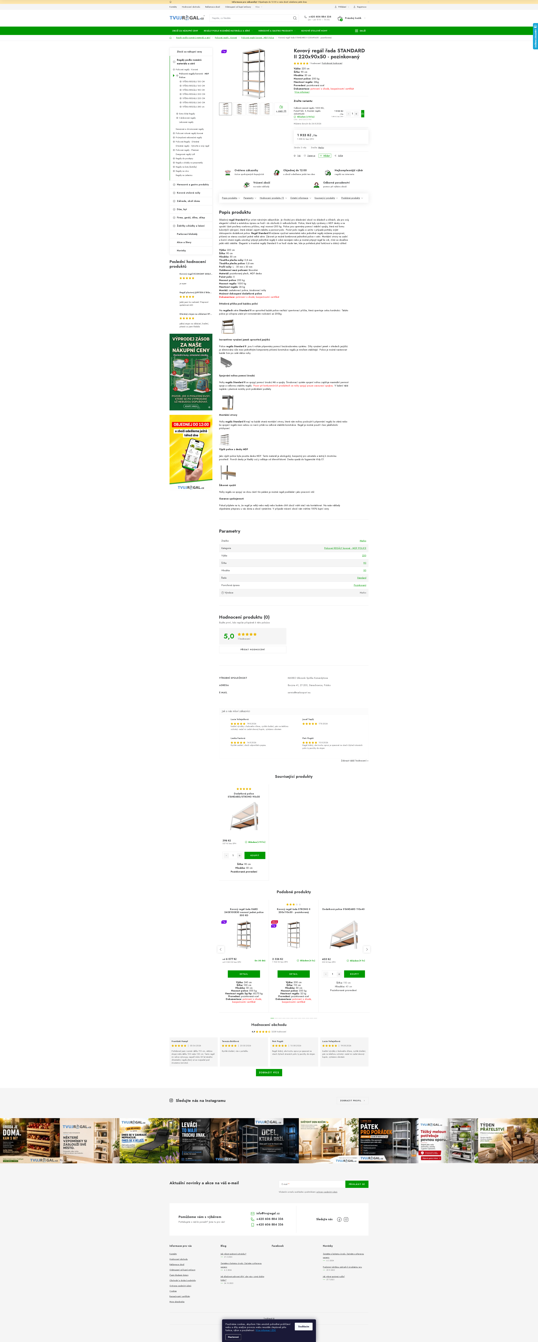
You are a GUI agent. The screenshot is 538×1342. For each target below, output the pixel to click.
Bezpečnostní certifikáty (180, 1296)
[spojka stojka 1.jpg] (228, 403)
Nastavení (233, 1337)
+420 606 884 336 (319, 16)
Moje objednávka (177, 1301)
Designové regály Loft (185, 154)
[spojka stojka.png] (225, 440)
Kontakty (173, 6)
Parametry (249, 198)
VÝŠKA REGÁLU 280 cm (194, 106)
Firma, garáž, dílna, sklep (191, 217)
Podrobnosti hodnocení (332, 63)
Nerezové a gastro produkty (193, 184)
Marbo (321, 147)
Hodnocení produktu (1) (272, 198)
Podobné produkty (350, 198)
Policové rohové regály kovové (189, 133)
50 (364, 570)
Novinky (181, 250)
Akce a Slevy (184, 242)
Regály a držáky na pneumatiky (189, 162)
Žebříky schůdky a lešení (191, 225)
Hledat (295, 18)
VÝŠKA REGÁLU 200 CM (194, 94)
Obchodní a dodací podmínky (183, 1280)
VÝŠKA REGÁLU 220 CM (194, 98)
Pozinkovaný (360, 585)
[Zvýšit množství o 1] (356, 113)
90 (364, 563)
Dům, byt (182, 209)
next (366, 949)
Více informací (301, 92)
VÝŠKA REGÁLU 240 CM (194, 102)
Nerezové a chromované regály (190, 129)
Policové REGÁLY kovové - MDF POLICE (345, 548)
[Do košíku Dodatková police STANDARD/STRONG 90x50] (254, 855)
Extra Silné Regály (187, 113)
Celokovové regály (187, 118)
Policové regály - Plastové (187, 150)
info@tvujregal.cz (268, 1213)
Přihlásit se (357, 1184)
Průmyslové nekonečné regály (189, 137)
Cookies (173, 1291)
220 (364, 555)
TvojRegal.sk (269, 1318)
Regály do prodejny (184, 158)
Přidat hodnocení (253, 649)
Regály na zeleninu (184, 175)
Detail (244, 974)
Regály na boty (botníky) (186, 166)
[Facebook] (339, 1219)
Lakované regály (186, 122)
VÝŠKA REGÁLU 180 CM (194, 90)
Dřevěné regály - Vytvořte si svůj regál (192, 145)
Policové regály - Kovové (187, 69)
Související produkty (325, 198)
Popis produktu (229, 198)
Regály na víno (182, 171)
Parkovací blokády (187, 234)
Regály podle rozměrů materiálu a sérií (189, 61)
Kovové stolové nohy (188, 192)
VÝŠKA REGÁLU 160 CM (194, 85)
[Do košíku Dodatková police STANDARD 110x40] (354, 974)
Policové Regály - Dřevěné (187, 141)
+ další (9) (281, 111)
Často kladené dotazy (179, 1275)
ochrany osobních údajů (326, 1192)
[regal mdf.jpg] (228, 473)
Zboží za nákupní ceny (189, 51)
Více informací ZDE (266, 1330)
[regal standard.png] (227, 328)
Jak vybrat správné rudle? (334, 1276)
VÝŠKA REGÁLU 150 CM (194, 81)
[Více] (360, 31)
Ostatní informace (299, 198)
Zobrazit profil (350, 1100)
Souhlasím (303, 1326)
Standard (361, 577)
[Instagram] (346, 1219)
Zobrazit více (269, 1072)
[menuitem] (185, 31)
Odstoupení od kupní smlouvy (238, 6)
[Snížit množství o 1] (348, 113)
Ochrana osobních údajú (180, 1285)
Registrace (361, 6)
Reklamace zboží (212, 6)
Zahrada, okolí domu (188, 201)
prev (220, 949)
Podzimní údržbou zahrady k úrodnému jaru (342, 1267)
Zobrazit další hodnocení (353, 760)
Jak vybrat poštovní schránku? (233, 1253)
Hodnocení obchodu (191, 6)
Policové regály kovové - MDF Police (194, 75)
